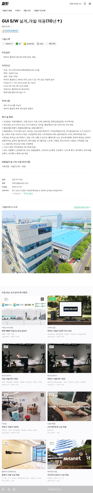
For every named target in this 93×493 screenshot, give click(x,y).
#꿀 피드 (27, 10)
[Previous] (5, 244)
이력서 (18, 10)
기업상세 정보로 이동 (81, 207)
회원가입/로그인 (75, 4)
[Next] (87, 244)
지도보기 (17, 193)
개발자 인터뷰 (39, 10)
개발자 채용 (7, 10)
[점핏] (5, 3)
